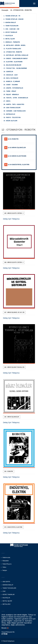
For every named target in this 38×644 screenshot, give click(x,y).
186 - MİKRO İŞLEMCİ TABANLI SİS (14, 367)
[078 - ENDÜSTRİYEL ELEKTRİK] (19, 503)
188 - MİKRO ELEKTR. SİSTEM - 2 (13, 262)
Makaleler (6, 560)
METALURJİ (6, 604)
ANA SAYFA (6, 581)
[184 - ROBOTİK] (19, 448)
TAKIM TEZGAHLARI (9, 588)
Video (4, 567)
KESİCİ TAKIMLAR (8, 594)
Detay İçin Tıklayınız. (11, 219)
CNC (4, 591)
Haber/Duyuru (7, 564)
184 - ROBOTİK (8, 471)
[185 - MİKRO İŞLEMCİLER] (19, 396)
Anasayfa (5, 10)
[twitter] (2, 634)
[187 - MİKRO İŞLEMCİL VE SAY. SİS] (19, 291)
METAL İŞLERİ (7, 601)
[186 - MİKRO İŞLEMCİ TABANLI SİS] (19, 343)
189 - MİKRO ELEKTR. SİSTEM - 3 (13, 213)
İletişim (5, 570)
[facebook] (3, 634)
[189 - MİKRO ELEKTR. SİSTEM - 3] (19, 190)
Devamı (4, 628)
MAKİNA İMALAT (8, 585)
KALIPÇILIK (6, 598)
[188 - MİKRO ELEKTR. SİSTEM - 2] (19, 241)
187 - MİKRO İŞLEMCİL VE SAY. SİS (14, 312)
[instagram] (4, 634)
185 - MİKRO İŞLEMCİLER (11, 417)
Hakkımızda (6, 557)
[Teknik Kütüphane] (7, 3)
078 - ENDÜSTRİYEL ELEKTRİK (13, 527)
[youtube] (6, 634)
